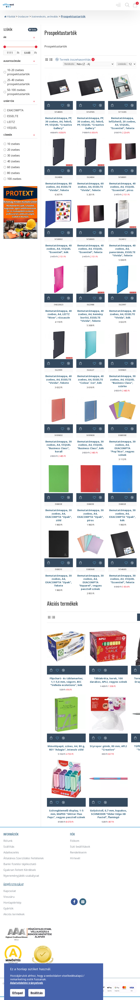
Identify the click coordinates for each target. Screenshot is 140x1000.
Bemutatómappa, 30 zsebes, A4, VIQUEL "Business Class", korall (58, 446)
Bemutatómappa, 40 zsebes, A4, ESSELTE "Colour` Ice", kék (90, 379)
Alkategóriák (11, 60)
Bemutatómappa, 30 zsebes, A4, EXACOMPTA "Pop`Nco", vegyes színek (122, 448)
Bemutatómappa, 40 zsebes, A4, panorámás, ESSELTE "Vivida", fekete (122, 250)
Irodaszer (23, 16)
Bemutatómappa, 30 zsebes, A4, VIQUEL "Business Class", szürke (122, 381)
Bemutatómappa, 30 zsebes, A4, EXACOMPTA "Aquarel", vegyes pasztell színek (90, 582)
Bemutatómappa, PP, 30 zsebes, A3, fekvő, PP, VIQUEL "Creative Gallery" (90, 123)
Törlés (33, 29)
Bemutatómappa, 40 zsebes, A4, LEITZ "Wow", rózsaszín (58, 314)
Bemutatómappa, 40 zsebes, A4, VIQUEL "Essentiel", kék (58, 249)
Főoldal (10, 16)
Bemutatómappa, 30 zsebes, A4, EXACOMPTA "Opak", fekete (58, 580)
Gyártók (8, 101)
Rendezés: (70, 63)
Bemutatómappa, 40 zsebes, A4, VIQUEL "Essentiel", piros (122, 187)
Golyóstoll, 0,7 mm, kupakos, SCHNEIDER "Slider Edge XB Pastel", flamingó (108, 814)
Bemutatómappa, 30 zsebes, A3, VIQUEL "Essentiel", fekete (122, 579)
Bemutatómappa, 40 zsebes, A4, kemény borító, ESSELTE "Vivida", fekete (90, 316)
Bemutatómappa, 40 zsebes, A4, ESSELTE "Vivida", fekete (58, 379)
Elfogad (17, 993)
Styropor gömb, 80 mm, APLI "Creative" (108, 748)
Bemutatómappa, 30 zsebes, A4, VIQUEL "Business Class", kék (90, 445)
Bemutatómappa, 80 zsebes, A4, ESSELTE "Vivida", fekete (58, 187)
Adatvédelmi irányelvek (26, 983)
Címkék (7, 134)
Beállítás (37, 993)
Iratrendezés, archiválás (45, 16)
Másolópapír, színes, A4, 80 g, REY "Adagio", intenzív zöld (66, 748)
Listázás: (122, 63)
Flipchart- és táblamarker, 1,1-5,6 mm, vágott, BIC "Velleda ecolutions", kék (66, 682)
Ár (4, 37)
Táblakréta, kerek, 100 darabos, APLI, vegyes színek (108, 680)
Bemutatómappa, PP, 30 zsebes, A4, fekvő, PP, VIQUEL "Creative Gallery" (58, 123)
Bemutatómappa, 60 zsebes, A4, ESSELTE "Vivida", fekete (90, 187)
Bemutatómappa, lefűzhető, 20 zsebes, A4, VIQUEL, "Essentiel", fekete (122, 123)
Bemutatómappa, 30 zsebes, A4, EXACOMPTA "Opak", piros (90, 515)
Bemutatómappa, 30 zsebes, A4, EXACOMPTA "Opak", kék (122, 515)
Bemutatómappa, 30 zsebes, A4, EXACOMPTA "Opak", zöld (58, 515)
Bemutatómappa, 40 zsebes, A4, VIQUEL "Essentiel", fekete (90, 249)
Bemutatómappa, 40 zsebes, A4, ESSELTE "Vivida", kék (122, 314)
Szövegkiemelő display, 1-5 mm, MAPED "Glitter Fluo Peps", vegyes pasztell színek (66, 814)
